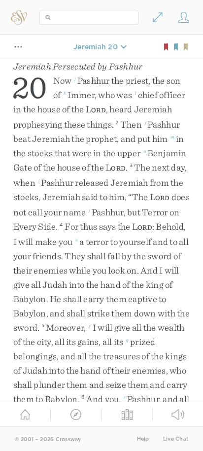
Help (143, 439)
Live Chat (175, 439)
